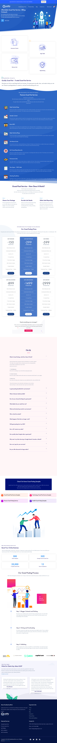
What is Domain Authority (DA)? (17, 394)
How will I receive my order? (16, 429)
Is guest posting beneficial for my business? (20, 389)
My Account (49, 6)
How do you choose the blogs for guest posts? (20, 399)
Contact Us (42, 6)
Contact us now (4, 674)
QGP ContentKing (4, 732)
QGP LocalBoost (4, 730)
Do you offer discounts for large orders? (19, 449)
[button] (28, 356)
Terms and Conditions (33, 718)
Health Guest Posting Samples (39, 500)
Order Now (43, 1)
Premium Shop (31, 6)
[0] (53, 6)
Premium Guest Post (5, 726)
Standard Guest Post (22, 6)
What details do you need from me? (18, 404)
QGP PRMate (3, 728)
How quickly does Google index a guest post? (20, 434)
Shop (30, 709)
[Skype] (39, 739)
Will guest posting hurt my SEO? (17, 424)
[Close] (55, 1)
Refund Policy (7, 740)
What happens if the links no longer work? (20, 419)
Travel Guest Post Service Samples (12, 495)
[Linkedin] (36, 739)
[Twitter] (33, 739)
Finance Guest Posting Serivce (11, 500)
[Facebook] (30, 739)
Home (30, 707)
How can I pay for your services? (17, 444)
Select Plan (11, 273)
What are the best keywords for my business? (20, 409)
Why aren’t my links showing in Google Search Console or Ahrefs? (25, 439)
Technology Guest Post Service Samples (41, 495)
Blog (37, 6)
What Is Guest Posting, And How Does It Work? (21, 357)
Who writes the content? (15, 414)
